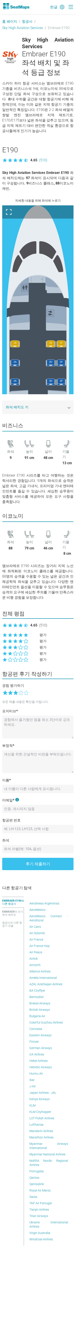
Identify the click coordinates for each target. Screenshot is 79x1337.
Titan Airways (38, 1216)
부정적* (8, 746)
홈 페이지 (9, 21)
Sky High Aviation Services (22, 28)
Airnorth (35, 965)
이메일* (8, 800)
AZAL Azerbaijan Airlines (45, 984)
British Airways (39, 1009)
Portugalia (36, 1171)
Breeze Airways (39, 1003)
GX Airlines (36, 1054)
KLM (32, 1105)
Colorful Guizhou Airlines (46, 1022)
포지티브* (10, 711)
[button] (24, 160)
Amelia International (43, 978)
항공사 (27, 21)
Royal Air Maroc (40, 1190)
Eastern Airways (40, 1035)
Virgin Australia (39, 1233)
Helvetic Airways (40, 1067)
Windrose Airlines (41, 1239)
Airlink (33, 958)
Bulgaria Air (37, 1016)
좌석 (5, 840)
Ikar (32, 1080)
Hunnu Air (36, 1073)
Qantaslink (36, 1184)
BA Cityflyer (37, 990)
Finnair (34, 1041)
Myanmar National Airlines (47, 1154)
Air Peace (35, 952)
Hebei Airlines (38, 1061)
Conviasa (35, 1029)
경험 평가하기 (13, 685)
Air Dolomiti (37, 933)
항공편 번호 (11, 820)
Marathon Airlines (41, 1137)
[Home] (16, 6)
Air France (36, 939)
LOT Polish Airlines (41, 1118)
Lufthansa (36, 1124)
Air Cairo (35, 926)
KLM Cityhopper (40, 1112)
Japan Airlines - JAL (42, 1092)
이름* (6, 780)
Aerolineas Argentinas (44, 903)
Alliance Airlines (39, 971)
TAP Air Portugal (40, 1203)
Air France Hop (39, 946)
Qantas (34, 1177)
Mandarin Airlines (41, 1131)
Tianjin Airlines (39, 1209)
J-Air (32, 1086)
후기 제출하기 (38, 864)
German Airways (40, 1048)
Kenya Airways (39, 1099)
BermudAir (36, 997)
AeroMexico (37, 910)
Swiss (33, 1197)
